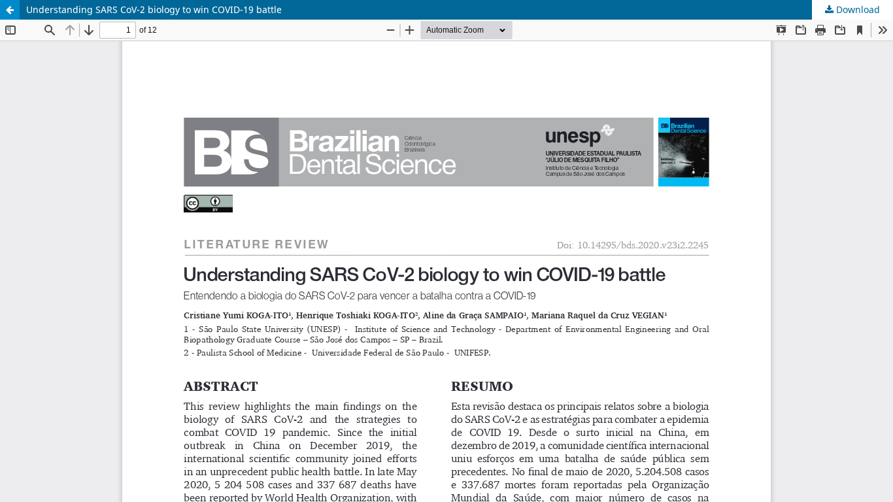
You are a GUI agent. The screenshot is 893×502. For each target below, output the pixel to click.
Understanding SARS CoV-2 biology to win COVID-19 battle (154, 9)
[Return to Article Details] (10, 10)
